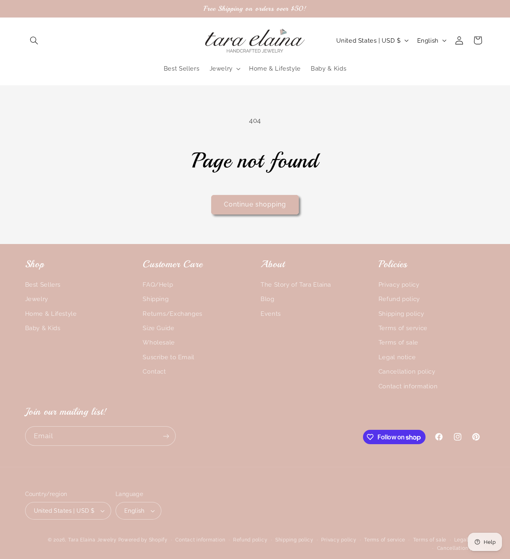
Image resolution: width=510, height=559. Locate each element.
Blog (268, 298)
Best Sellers (43, 284)
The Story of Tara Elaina (296, 284)
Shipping (156, 298)
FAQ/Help (158, 284)
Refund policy (399, 298)
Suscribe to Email (168, 357)
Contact (154, 371)
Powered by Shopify (143, 540)
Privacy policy (399, 284)
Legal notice (397, 357)
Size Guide (158, 328)
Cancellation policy (407, 371)
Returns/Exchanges (172, 313)
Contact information (408, 386)
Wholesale (159, 342)
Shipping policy (401, 313)
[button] (34, 40)
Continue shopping (255, 204)
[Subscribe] (166, 436)
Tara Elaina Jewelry (92, 540)
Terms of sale (398, 342)
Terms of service (403, 328)
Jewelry (36, 298)
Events (271, 313)
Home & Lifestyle (51, 313)
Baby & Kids (43, 328)
